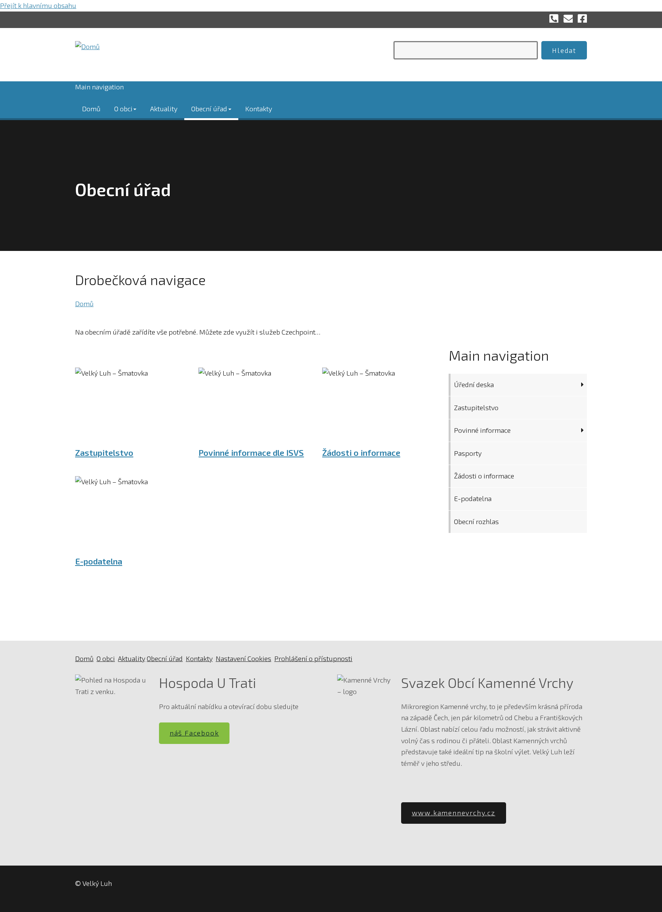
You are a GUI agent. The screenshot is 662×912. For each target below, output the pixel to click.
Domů (91, 108)
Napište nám (568, 18)
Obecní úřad (209, 108)
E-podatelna (98, 561)
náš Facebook (194, 733)
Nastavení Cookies (243, 658)
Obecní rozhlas (476, 521)
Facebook (582, 18)
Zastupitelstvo (104, 452)
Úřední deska (474, 384)
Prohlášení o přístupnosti (313, 658)
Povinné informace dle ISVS (251, 452)
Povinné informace (482, 430)
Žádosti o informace (361, 452)
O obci (123, 108)
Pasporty (468, 453)
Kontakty (258, 108)
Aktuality (163, 108)
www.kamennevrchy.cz (453, 812)
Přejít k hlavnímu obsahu (38, 5)
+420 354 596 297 (554, 18)
